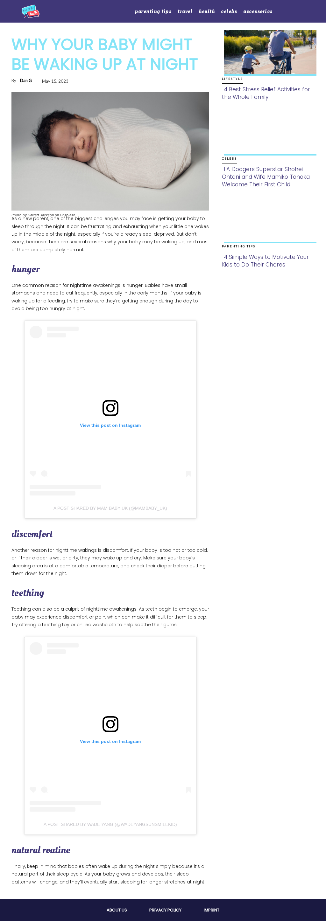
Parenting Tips (238, 246)
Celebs (229, 158)
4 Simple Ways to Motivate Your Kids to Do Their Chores (265, 260)
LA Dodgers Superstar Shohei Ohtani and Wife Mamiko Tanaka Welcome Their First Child (266, 176)
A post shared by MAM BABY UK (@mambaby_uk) (110, 508)
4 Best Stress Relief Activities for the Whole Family (266, 93)
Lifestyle (232, 78)
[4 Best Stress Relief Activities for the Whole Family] (268, 57)
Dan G (26, 80)
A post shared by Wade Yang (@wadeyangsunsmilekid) (110, 824)
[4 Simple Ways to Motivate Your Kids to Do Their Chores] (268, 225)
